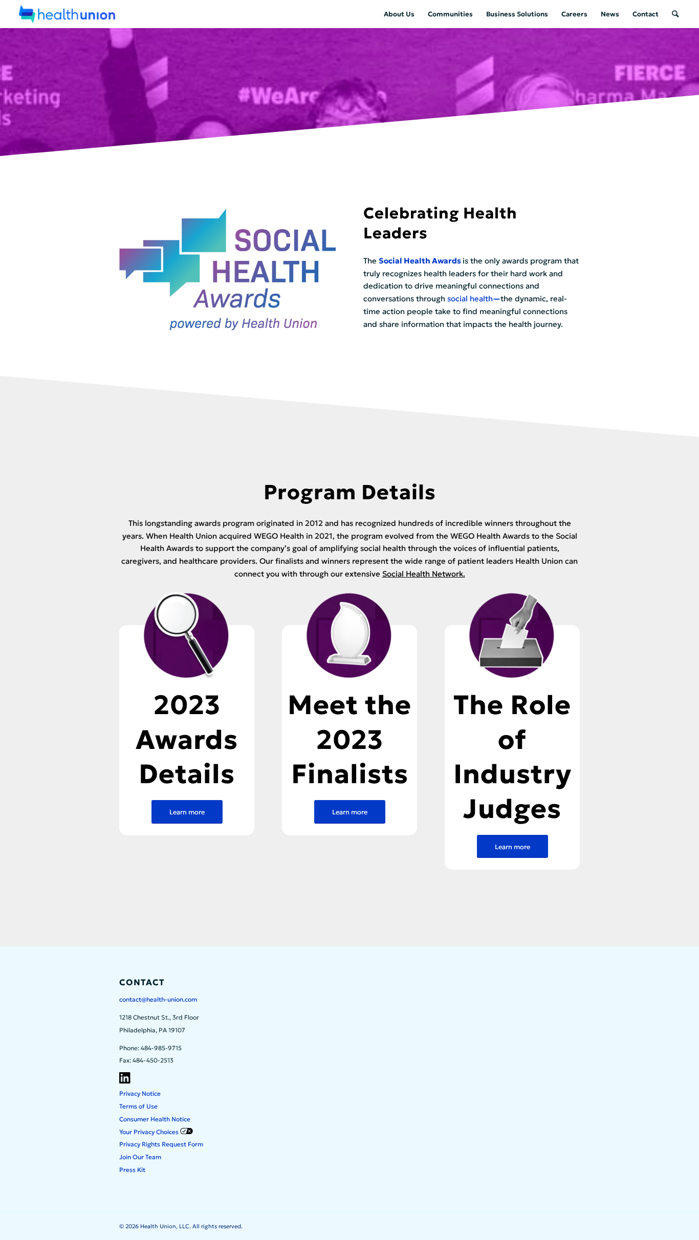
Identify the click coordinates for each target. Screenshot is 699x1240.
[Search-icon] (187, 636)
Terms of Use (138, 1106)
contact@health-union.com (158, 999)
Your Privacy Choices (149, 1132)
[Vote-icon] (512, 636)
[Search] (675, 14)
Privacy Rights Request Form (161, 1144)
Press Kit (132, 1169)
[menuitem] (399, 14)
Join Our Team (140, 1157)
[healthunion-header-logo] (67, 14)
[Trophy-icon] (349, 636)
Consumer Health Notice (154, 1119)
